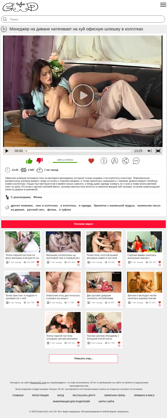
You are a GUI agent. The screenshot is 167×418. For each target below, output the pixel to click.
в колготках (68, 205)
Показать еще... (83, 358)
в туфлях (65, 209)
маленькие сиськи (149, 205)
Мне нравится (29, 161)
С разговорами (20, 197)
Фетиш (37, 197)
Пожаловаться (115, 160)
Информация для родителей (71, 401)
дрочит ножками (22, 205)
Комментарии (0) (136, 160)
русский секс (35, 209)
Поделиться (125, 160)
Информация (104, 160)
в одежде (85, 205)
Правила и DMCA (144, 395)
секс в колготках (46, 205)
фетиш (51, 209)
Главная (17, 395)
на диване (17, 209)
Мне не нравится (39, 161)
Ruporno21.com (38, 382)
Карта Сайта (106, 401)
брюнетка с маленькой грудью (114, 205)
